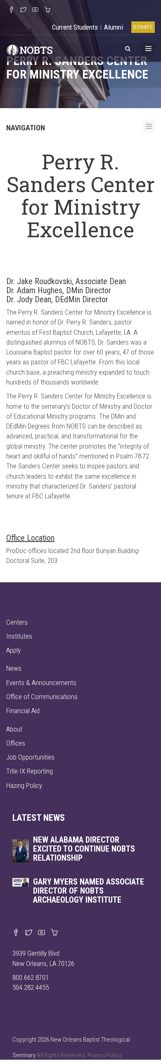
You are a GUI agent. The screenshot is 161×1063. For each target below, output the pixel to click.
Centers (17, 622)
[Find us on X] (28, 933)
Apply (13, 650)
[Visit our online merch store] (47, 10)
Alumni (113, 27)
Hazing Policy (24, 785)
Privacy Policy (104, 1055)
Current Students (75, 27)
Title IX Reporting (29, 771)
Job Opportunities (30, 757)
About (14, 729)
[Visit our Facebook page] (15, 933)
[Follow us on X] (23, 10)
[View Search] (127, 47)
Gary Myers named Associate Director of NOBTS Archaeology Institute (88, 891)
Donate (143, 27)
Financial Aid (23, 710)
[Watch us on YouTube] (35, 10)
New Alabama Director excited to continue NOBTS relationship (84, 849)
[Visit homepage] (29, 49)
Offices (15, 743)
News (13, 668)
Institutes (19, 636)
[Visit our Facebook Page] (11, 10)
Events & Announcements (41, 683)
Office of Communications (42, 696)
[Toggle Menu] (148, 48)
